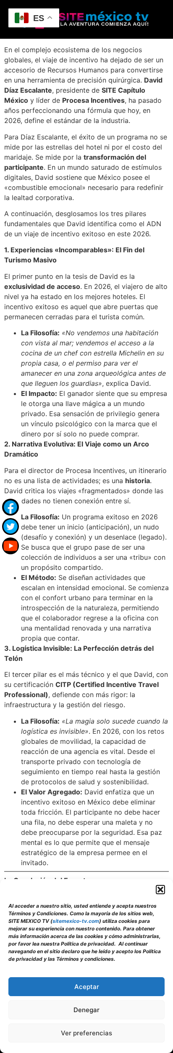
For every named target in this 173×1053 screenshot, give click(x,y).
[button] (160, 889)
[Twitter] (10, 526)
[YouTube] (10, 545)
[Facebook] (10, 507)
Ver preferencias (86, 1033)
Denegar (86, 1010)
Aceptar (86, 987)
